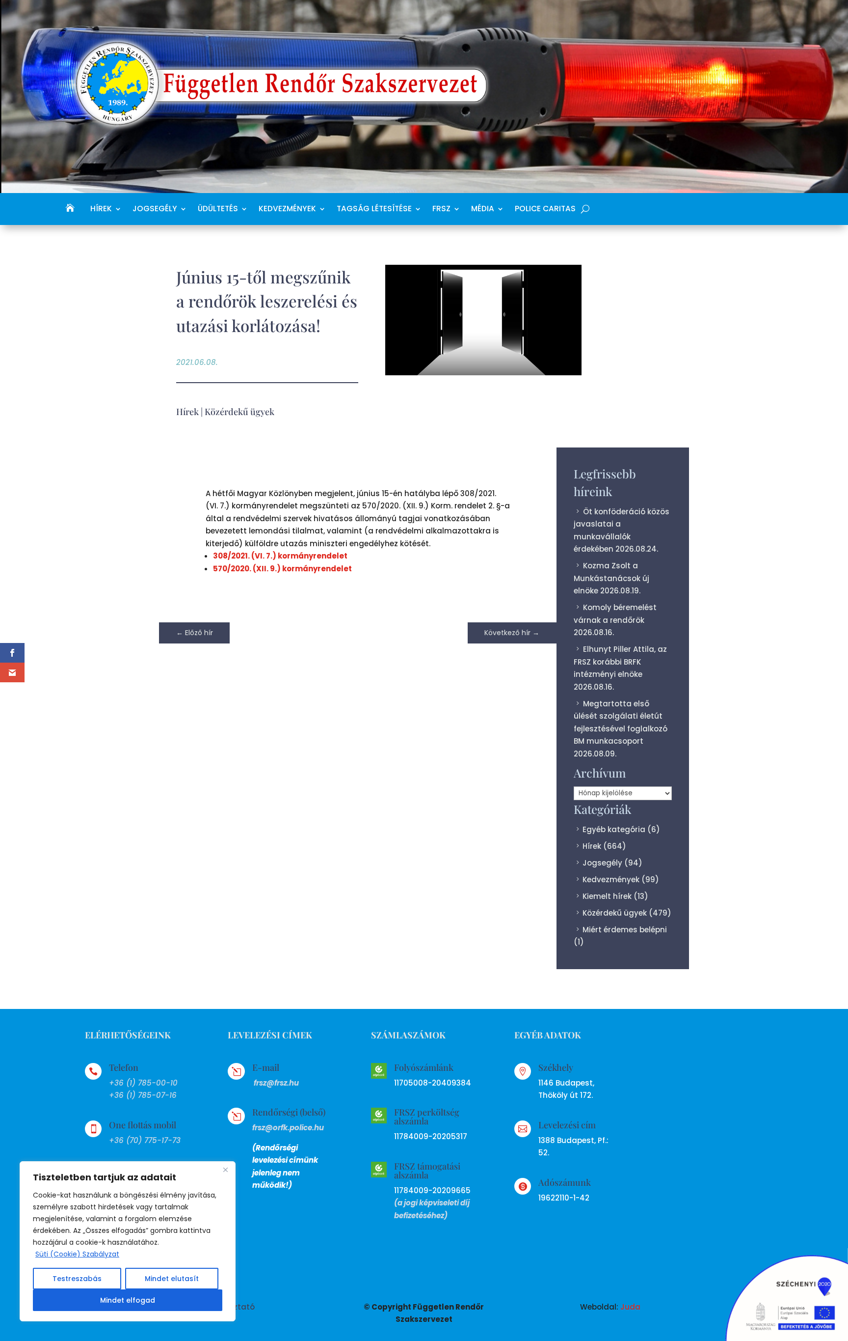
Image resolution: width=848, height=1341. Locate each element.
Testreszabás (77, 1279)
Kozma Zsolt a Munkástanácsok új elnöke (611, 578)
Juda (630, 1307)
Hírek (101, 209)
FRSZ (441, 209)
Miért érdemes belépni (625, 929)
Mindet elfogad (127, 1300)
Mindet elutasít (172, 1279)
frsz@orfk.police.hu (288, 1127)
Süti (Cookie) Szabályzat (77, 1254)
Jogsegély (154, 209)
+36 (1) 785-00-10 (143, 1083)
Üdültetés (218, 209)
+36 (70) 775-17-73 (145, 1140)
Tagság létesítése (374, 209)
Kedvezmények (287, 209)
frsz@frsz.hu (276, 1083)
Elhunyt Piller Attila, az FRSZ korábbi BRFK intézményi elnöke (620, 661)
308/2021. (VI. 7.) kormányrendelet (280, 556)
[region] (128, 1241)
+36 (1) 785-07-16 (143, 1095)
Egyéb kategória (614, 829)
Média (482, 209)
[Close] (225, 1169)
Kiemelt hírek (607, 896)
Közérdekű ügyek (239, 412)
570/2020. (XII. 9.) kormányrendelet (282, 568)
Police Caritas (545, 209)
